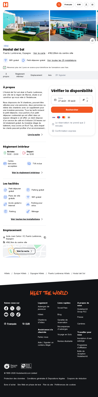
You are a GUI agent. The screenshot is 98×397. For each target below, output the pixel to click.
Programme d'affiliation (82, 346)
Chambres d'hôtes (42, 321)
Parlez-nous (43, 337)
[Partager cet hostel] (92, 40)
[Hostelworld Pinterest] (12, 314)
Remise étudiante (65, 341)
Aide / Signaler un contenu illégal (45, 343)
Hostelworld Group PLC (82, 310)
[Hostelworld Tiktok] (18, 314)
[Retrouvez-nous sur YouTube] (6, 314)
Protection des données (14, 378)
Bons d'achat (9, 385)
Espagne (26, 53)
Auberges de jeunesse (43, 307)
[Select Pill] (59, 4)
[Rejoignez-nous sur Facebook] (6, 308)
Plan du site (48, 385)
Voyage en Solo (65, 334)
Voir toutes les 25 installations (61, 60)
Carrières (81, 324)
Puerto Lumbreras (12, 53)
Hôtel (6, 46)
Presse (80, 317)
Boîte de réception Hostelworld (82, 353)
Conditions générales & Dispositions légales (46, 378)
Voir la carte (39, 53)
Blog (59, 314)
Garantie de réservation (63, 321)
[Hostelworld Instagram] (18, 308)
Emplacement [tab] (36, 75)
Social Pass (62, 308)
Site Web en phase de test (29, 385)
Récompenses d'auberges (64, 327)
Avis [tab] (50, 75)
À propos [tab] (6, 75)
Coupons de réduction (77, 378)
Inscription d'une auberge (84, 339)
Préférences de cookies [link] (65, 385)
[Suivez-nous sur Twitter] (12, 308)
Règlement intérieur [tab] (20, 75)
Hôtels (40, 314)
